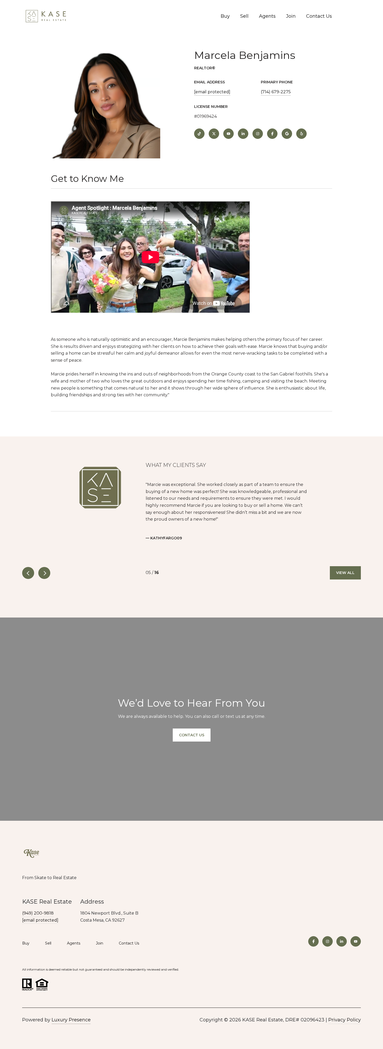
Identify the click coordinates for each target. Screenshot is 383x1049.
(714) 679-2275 (276, 91)
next (44, 573)
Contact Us (319, 16)
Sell (244, 16)
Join (291, 16)
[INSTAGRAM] (257, 133)
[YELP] (301, 133)
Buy (225, 16)
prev (28, 573)
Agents (267, 16)
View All (345, 572)
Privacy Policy (344, 1020)
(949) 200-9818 (38, 913)
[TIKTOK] (199, 133)
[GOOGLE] (287, 133)
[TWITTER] (214, 133)
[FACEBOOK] (272, 133)
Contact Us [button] (191, 734)
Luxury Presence (71, 1020)
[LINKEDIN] (243, 133)
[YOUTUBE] (228, 133)
